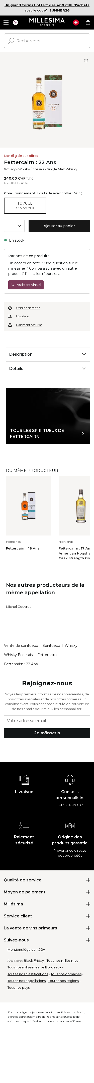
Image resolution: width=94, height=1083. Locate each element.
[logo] (47, 23)
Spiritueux (51, 645)
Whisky (10, 169)
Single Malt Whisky (62, 169)
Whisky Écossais (31, 169)
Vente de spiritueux (21, 645)
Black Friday (34, 960)
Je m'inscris (47, 733)
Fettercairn (47, 655)
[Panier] (88, 23)
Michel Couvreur (19, 607)
